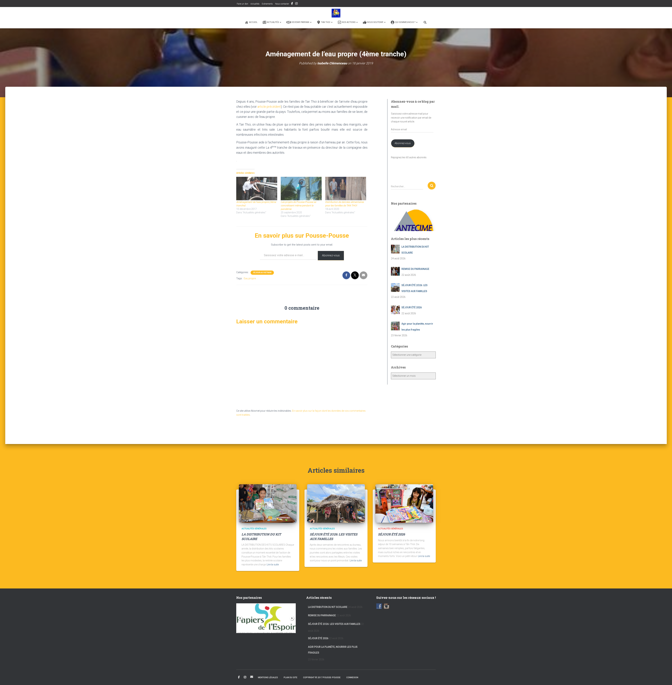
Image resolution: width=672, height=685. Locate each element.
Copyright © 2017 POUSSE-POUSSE (322, 677)
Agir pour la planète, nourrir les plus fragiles (333, 649)
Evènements (267, 4)
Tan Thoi (326, 22)
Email (251, 677)
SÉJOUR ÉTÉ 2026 (391, 534)
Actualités (255, 4)
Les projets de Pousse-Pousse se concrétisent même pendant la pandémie (298, 205)
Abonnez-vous (331, 255)
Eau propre (250, 278)
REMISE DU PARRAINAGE (322, 615)
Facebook (292, 4)
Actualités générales (254, 528)
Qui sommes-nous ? (405, 22)
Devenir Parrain (301, 22)
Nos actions (349, 22)
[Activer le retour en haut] (665, 678)
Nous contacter (282, 4)
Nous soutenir (375, 22)
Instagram (296, 4)
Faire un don (242, 4)
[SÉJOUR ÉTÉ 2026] (404, 503)
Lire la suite (273, 564)
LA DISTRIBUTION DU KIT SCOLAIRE (327, 607)
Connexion (352, 677)
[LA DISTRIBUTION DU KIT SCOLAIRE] (268, 503)
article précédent (269, 106)
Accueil (253, 22)
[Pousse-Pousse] (336, 13)
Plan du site (290, 677)
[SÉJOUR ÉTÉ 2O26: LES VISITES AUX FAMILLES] (336, 503)
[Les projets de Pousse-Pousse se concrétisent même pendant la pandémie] (301, 188)
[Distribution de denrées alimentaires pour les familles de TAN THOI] (345, 188)
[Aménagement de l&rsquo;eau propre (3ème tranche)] (256, 188)
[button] (280, 22)
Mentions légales (268, 677)
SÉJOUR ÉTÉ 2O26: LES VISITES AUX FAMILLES (334, 624)
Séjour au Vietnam (262, 273)
